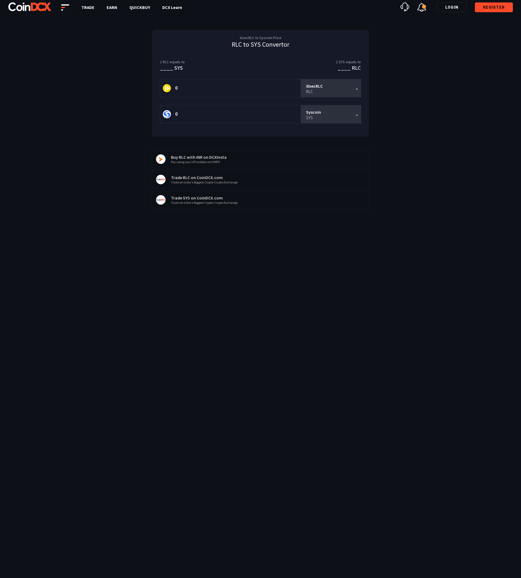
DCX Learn (172, 7)
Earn (112, 7)
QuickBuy (139, 7)
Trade (87, 7)
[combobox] (331, 88)
